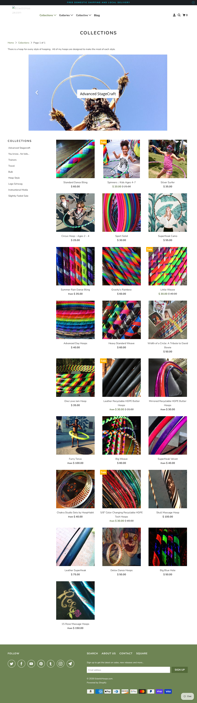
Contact (126, 653)
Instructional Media (18, 189)
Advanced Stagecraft (19, 147)
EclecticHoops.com (104, 678)
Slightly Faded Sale (18, 195)
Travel (11, 165)
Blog (97, 15)
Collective (82, 15)
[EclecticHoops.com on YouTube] (32, 663)
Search (92, 653)
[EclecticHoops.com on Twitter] (12, 663)
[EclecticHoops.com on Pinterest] (41, 663)
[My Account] (174, 15)
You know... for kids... (18, 153)
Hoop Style (14, 177)
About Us (109, 653)
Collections (47, 15)
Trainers (12, 159)
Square (142, 653)
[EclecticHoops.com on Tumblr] (51, 663)
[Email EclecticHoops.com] (71, 663)
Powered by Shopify (96, 682)
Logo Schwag (15, 183)
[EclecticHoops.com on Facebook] (22, 663)
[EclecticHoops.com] (21, 15)
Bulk (10, 171)
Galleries (64, 15)
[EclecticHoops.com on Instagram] (61, 663)
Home (11, 42)
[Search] (179, 15)
